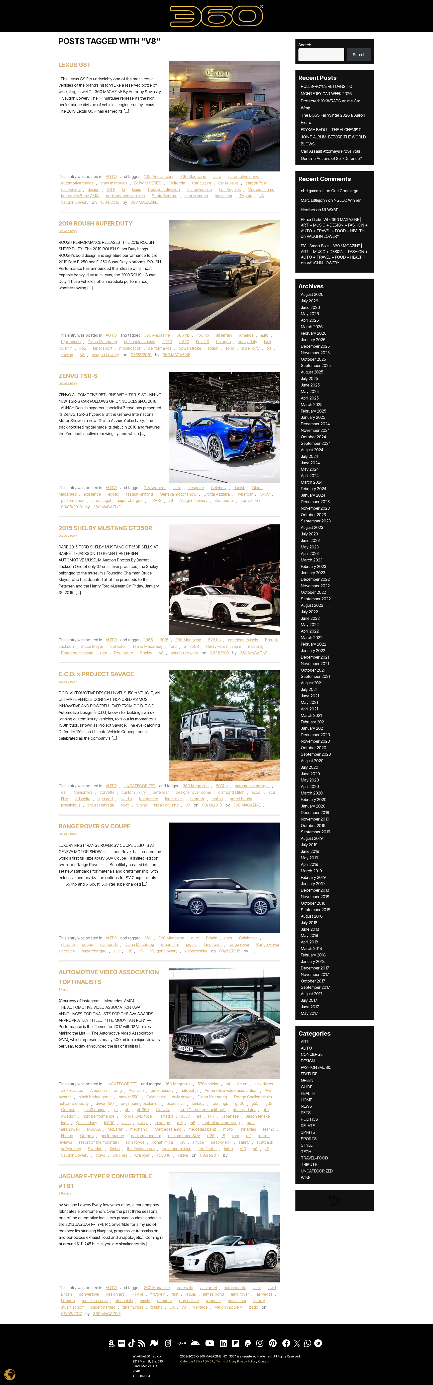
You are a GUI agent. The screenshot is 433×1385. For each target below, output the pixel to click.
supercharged (130, 500)
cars (228, 937)
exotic (113, 494)
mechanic (139, 1129)
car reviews (228, 182)
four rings (219, 1103)
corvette (107, 792)
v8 (261, 195)
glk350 (143, 1109)
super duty (250, 348)
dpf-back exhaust (139, 341)
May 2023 (310, 546)
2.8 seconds (155, 487)
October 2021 (313, 670)
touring (156, 1307)
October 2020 (313, 747)
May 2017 (309, 1013)
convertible (89, 1294)
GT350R (191, 646)
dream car (170, 944)
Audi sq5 (136, 1090)
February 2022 (313, 644)
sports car (237, 1300)
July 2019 (309, 844)
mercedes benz (202, 1129)
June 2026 (310, 307)
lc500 (109, 1122)
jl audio (126, 798)
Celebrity (219, 487)
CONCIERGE (311, 1054)
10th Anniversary (158, 176)
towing (67, 354)
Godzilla (163, 1109)
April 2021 (309, 708)
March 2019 (311, 870)
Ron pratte (123, 652)
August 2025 (312, 371)
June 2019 (310, 851)
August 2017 (311, 993)
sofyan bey (71, 1148)
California (176, 182)
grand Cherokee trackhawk (201, 1109)
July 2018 (309, 922)
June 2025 (310, 384)
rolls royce (135, 1142)
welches (120, 1155)
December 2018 (315, 890)
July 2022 (309, 611)
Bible (199, 1361)
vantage (200, 1307)
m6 (192, 1122)
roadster (213, 1300)
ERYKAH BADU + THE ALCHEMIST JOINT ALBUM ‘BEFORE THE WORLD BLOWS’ (333, 137)
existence (92, 494)
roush (213, 348)
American (98, 1090)
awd (272, 1287)
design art (115, 1294)
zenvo (246, 500)
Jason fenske (258, 1116)
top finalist (207, 1148)
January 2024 (313, 495)
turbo (228, 1148)
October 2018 (313, 903)
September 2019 (315, 831)
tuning (141, 805)
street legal (101, 500)
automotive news (243, 176)
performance (160, 348)
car (64, 792)
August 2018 (312, 916)
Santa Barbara (164, 195)
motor (228, 1129)
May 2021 (309, 702)
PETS (306, 1112)
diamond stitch (231, 792)
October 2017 (313, 980)
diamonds (109, 944)
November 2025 (315, 352)
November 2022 (315, 585)
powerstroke (190, 348)
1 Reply (63, 989)
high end (105, 798)
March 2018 (311, 948)
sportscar (223, 195)
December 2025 (315, 346)
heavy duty (247, 341)
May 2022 (310, 624)
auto (217, 176)
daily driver (181, 1096)
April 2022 (310, 631)
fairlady (198, 1103)
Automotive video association (231, 1090)
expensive (176, 1103)
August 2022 (312, 605)
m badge (162, 1122)
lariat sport (102, 348)
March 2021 (311, 715)
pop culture (189, 1300)
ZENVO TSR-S (78, 375)
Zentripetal (224, 500)
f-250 (167, 341)
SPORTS (309, 1138)
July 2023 (309, 533)
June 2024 (310, 462)
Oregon (87, 1135)
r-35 (210, 1135)
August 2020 (312, 760)
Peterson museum (77, 652)
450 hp (202, 335)
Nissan (67, 1135)
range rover (239, 944)
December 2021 (315, 657)
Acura (242, 1083)
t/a (269, 348)
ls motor (197, 798)
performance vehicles (125, 195)
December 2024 (315, 423)
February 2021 (313, 721)
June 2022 (310, 618)
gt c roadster (244, 1109)
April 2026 (310, 320)
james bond (213, 1294)
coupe (87, 944)
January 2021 (312, 728)
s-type (198, 1142)
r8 (223, 1135)
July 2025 (309, 378)
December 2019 (315, 812)
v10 (243, 1148)
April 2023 (310, 553)
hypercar (245, 494)
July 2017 (309, 1000)
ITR (211, 1116)
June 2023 (310, 540)
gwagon (68, 1116)
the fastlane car (141, 1148)
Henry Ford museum (223, 646)
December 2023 (315, 501)
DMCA (209, 1361)
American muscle (243, 639)
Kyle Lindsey (86, 1122)
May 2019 (309, 857)
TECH (306, 1151)
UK (129, 950)
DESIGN (308, 1060)
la (123, 189)
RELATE (308, 1125)
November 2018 (315, 896)
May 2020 (310, 779)
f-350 (184, 341)
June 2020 (310, 773)
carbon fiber (256, 182)
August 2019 (312, 838)
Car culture (201, 182)
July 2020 (309, 767)
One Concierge (344, 190)
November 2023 (315, 508)
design (93, 189)
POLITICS (309, 1119)
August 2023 (312, 527)
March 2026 (312, 326)
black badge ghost (95, 1096)
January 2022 (313, 650)
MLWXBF (330, 209)
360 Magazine (193, 176)
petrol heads (241, 798)
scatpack (265, 1142)
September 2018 (315, 909)
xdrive (183, 1155)
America (246, 335)
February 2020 (314, 799)
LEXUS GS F (75, 64)
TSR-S (156, 500)
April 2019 (309, 864)
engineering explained (140, 1103)
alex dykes (263, 1083)
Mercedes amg (261, 189)
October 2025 (313, 359)
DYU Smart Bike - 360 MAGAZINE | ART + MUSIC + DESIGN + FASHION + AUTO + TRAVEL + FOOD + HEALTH (334, 251)
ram (235, 1135)
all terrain (224, 335)
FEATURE (309, 1073)
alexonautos (72, 1090)
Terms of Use (225, 1361)
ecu (271, 792)
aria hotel (208, 1287)
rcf (248, 1135)
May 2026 (310, 313)
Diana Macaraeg (102, 341)
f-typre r (157, 1294)
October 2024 (313, 436)
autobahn (189, 1090)
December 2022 (315, 579)
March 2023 (311, 559)
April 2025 (310, 398)
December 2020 (315, 734)
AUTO (111, 176)
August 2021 (311, 682)
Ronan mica (162, 1142)
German (68, 1109)
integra (167, 1116)
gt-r (266, 1109)
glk (127, 1109)
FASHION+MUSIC (316, 1067)
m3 (180, 1122)
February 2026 (314, 333)
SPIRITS (308, 1132)
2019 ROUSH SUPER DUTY (96, 223)
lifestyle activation (164, 189)
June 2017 (310, 1006)
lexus (136, 189)
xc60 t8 (164, 1155)
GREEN (307, 1080)
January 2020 (313, 806)
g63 (268, 1103)
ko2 (82, 348)
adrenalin (185, 1287)
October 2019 (313, 825)
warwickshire (195, 950)
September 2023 (316, 520)
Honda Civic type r (138, 1116)
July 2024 (309, 456)
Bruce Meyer (92, 646)
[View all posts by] (251, 950)
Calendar (186, 1361)
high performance (99, 1116)
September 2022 (316, 598)
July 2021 (309, 689)
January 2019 (313, 883)
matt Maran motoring (221, 1122)
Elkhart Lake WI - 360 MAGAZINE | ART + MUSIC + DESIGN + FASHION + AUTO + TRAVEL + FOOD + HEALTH (334, 225)
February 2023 (313, 566)
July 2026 (309, 300)
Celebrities (83, 792)
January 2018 (313, 961)
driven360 (105, 1103)
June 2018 (310, 929)
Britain (211, 937)
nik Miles (248, 1129)
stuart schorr (72, 1307)
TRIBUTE (309, 1164)
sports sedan (196, 195)
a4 (228, 1083)
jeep (65, 1122)
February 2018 (313, 954)
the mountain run (176, 1148)
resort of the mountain (99, 1142)
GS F (110, 189)
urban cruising (166, 805)
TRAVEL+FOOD (314, 1157)
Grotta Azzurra (216, 494)
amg (118, 1090)
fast (175, 1294)
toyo (125, 805)
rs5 (182, 1142)
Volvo (100, 1155)
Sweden (95, 1148)
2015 (164, 639)
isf (199, 1116)
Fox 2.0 (202, 341)
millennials (124, 1300)
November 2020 (315, 741)
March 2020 (312, 793)
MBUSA (94, 1129)
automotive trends (77, 182)
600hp (222, 785)
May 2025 (310, 391)
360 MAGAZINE (144, 202)
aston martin (235, 1287)
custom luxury (134, 792)
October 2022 (313, 592)
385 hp (183, 335)
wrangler (142, 1155)
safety (244, 1142)
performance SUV (184, 1135)
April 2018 (309, 941)
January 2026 (313, 339)
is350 (185, 1116)
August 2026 (312, 294)
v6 (255, 1148)
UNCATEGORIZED (140, 785)
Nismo (268, 1129)
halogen (223, 341)
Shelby (146, 652)
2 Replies (65, 1193)
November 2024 (315, 430)
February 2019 (313, 877)
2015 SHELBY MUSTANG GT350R (105, 528)
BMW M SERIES (147, 182)
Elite (64, 798)
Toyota (245, 195)
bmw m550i (129, 1096)
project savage (100, 805)
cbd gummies (312, 190)
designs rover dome (193, 792)
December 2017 (315, 967)
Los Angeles (230, 189)
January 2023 (313, 572)
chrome (68, 944)
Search (304, 44)
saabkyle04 (221, 1142)
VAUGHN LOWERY (323, 236)
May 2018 (309, 935)
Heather (308, 209)
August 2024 (312, 449)
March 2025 (311, 404)
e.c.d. (256, 792)
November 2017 (315, 974)
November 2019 (315, 819)
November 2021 (315, 663)
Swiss (115, 1148)
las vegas (264, 1294)
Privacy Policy (246, 1361)
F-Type (137, 1294)
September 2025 (316, 365)
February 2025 (313, 411)
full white (82, 798)
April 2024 (310, 475)
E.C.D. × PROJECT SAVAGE (96, 674)
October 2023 (313, 514)
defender (161, 792)
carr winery (71, 189)
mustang (255, 646)
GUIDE (306, 1086)
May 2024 (310, 469)
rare (103, 652)
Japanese (230, 1116)
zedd (253, 1307)
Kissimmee (148, 798)
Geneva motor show (178, 494)
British (66, 1294)
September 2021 (315, 676)
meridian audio (95, 1300)
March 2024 (311, 482)
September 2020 (316, 754)
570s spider (208, 1083)
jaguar (191, 944)
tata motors (133, 1307)
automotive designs (252, 785)
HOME (306, 1099)
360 (147, 937)
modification (130, 348)
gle (115, 1109)
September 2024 (316, 443)
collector (118, 646)
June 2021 (310, 695)
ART (305, 1041)
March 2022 (311, 637)
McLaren (115, 1129)
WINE (305, 1177)
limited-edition (199, 189)
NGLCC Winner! (348, 200)
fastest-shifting (139, 494)
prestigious (70, 805)
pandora (164, 1300)
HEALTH (308, 1093)
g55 (255, 1103)
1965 (148, 639)
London (68, 1300)
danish (239, 487)
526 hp (214, 639)
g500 (240, 1103)
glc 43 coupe (93, 1109)
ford (173, 646)
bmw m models (113, 182)
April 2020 (310, 786)
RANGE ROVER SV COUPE (95, 826)
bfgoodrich (71, 341)
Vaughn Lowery (74, 202)
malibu (217, 798)
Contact (263, 1361)
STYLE (306, 1145)
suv (117, 950)
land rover (174, 798)
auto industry (162, 1090)
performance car (146, 1135)
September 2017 (315, 987)
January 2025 (313, 417)
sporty (259, 1300)
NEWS (306, 1106)
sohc (229, 348)
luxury (265, 494)
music (145, 1300)
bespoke (196, 487)
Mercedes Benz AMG (80, 195)
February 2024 (313, 488)
